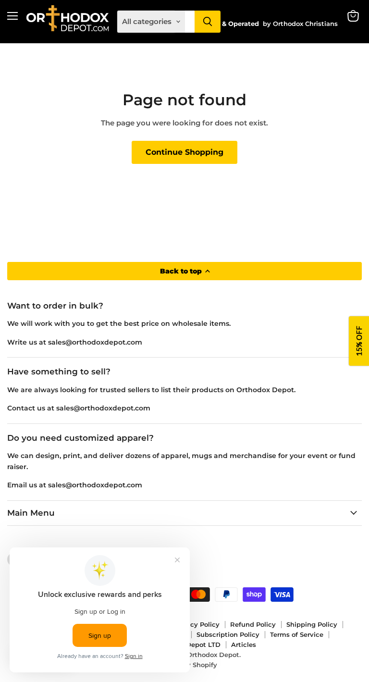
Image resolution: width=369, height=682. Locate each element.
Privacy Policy (197, 624)
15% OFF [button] (359, 341)
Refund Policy (253, 624)
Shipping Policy (311, 624)
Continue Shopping (184, 152)
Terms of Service (296, 634)
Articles (243, 644)
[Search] (208, 22)
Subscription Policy (228, 634)
